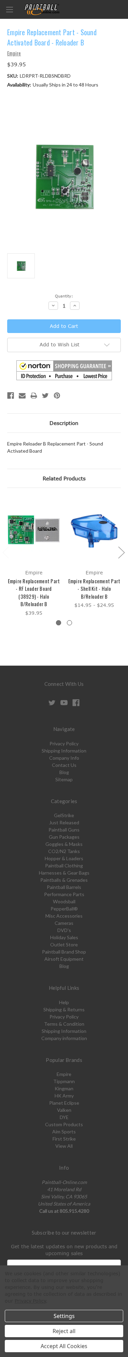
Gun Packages (64, 837)
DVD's (64, 930)
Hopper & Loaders (64, 858)
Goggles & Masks (64, 844)
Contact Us (64, 765)
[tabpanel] (34, 557)
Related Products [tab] (64, 478)
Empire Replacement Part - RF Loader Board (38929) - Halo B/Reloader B (34, 592)
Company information (64, 1038)
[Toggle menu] (9, 9)
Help (64, 1002)
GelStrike (64, 815)
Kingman (64, 1088)
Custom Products (64, 1124)
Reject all (64, 1331)
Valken (64, 1110)
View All (64, 1146)
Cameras (64, 923)
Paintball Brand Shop (64, 952)
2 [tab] (69, 622)
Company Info (64, 758)
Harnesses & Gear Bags (64, 873)
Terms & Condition (64, 1024)
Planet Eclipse (64, 1103)
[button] (64, 370)
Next (121, 552)
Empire (64, 1074)
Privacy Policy (64, 743)
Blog (64, 772)
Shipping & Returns (64, 1009)
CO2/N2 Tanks (64, 851)
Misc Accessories (64, 916)
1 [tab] (58, 622)
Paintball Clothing (64, 865)
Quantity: (64, 296)
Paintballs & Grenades (64, 880)
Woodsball (64, 901)
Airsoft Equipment (64, 959)
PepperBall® (64, 909)
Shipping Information (64, 751)
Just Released (64, 822)
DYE (64, 1117)
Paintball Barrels (64, 887)
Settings (64, 1316)
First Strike (64, 1139)
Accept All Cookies (64, 1346)
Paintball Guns (64, 830)
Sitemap (64, 779)
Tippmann (64, 1081)
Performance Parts (64, 894)
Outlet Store (64, 944)
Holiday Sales (64, 937)
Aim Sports (64, 1131)
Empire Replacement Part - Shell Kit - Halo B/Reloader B (94, 588)
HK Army (64, 1096)
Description (64, 423)
